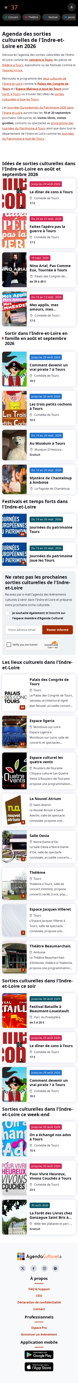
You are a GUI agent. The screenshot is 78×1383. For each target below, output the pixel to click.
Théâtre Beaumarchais (50, 946)
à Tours (51, 191)
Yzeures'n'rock (12, 70)
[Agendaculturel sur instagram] (44, 1268)
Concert (13, 17)
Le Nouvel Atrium (45, 798)
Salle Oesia (39, 835)
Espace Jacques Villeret (50, 909)
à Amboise (51, 480)
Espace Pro (39, 1328)
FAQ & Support (39, 1289)
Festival (53, 17)
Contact (39, 1309)
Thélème (37, 872)
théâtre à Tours (12, 65)
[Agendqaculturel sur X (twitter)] (22, 1268)
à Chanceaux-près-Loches (51, 1217)
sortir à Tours (11, 94)
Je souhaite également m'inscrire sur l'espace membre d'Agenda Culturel (38, 615)
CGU (39, 1296)
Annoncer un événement (39, 1334)
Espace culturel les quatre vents (46, 759)
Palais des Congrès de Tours (49, 681)
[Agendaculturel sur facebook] (33, 1268)
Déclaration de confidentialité (39, 1302)
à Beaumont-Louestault (49, 1008)
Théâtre (33, 17)
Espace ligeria (42, 720)
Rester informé (57, 630)
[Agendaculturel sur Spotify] (55, 1268)
